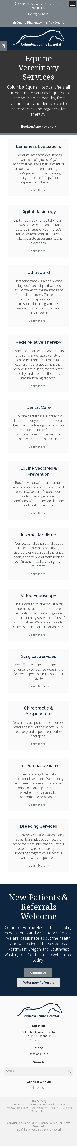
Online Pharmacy (29, 22)
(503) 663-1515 (40, 14)
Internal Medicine (38, 534)
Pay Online (56, 22)
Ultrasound (38, 272)
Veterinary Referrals (38, 982)
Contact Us (38, 972)
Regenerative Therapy (38, 342)
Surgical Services (38, 656)
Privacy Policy (38, 1101)
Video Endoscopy (38, 595)
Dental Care (38, 407)
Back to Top (39, 1111)
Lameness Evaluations (38, 146)
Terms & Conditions (16, 1108)
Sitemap (67, 1108)
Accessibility (39, 1108)
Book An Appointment (37, 126)
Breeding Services (38, 826)
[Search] (69, 1071)
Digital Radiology (38, 211)
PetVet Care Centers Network (44, 1129)
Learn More (37, 190)
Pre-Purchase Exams (38, 765)
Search (55, 1108)
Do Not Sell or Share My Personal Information (38, 1104)
